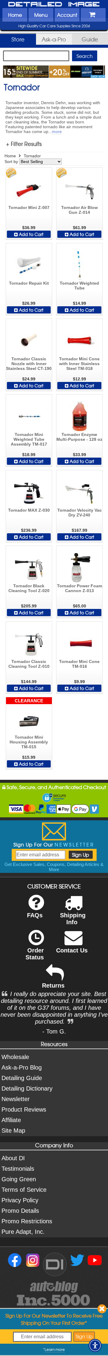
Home (15, 14)
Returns (53, 985)
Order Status (35, 954)
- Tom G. (54, 1031)
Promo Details (20, 1210)
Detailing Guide (22, 1078)
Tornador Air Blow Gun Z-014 (79, 210)
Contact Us (72, 950)
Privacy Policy (20, 1200)
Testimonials (18, 1168)
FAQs (35, 915)
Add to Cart (31, 234)
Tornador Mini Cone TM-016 (79, 664)
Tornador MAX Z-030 (29, 510)
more (57, 131)
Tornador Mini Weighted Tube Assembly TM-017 (29, 439)
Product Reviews (24, 1109)
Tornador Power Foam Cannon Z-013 (79, 588)
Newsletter (16, 1099)
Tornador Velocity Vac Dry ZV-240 (79, 512)
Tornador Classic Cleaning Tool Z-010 (29, 664)
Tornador (32, 155)
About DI (13, 1158)
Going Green (19, 1179)
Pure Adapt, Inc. (23, 1231)
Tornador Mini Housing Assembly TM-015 (29, 742)
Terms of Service (24, 1189)
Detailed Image (54, 4)
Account (67, 14)
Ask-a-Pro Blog (22, 1067)
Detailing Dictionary (27, 1088)
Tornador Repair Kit (29, 283)
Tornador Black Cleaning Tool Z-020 (29, 588)
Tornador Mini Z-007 (29, 207)
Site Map (13, 1130)
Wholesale (15, 1057)
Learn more (55, 1349)
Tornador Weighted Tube (79, 285)
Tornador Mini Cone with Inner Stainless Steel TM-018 (79, 363)
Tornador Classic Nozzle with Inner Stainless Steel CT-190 (29, 363)
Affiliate (11, 1120)
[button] (95, 1345)
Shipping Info (73, 918)
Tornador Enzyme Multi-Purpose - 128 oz (79, 437)
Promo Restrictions (27, 1221)
